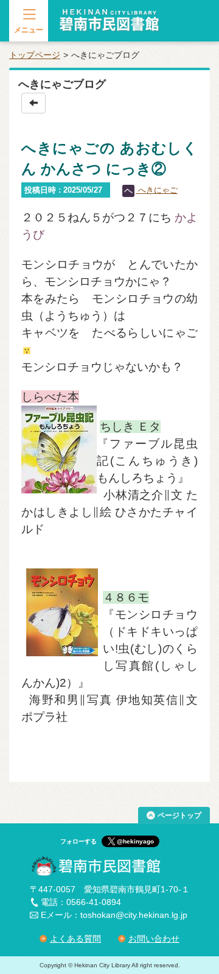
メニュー (28, 30)
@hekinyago (135, 841)
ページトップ (179, 815)
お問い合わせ (153, 939)
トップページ (34, 55)
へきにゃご (157, 190)
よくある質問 (75, 939)
